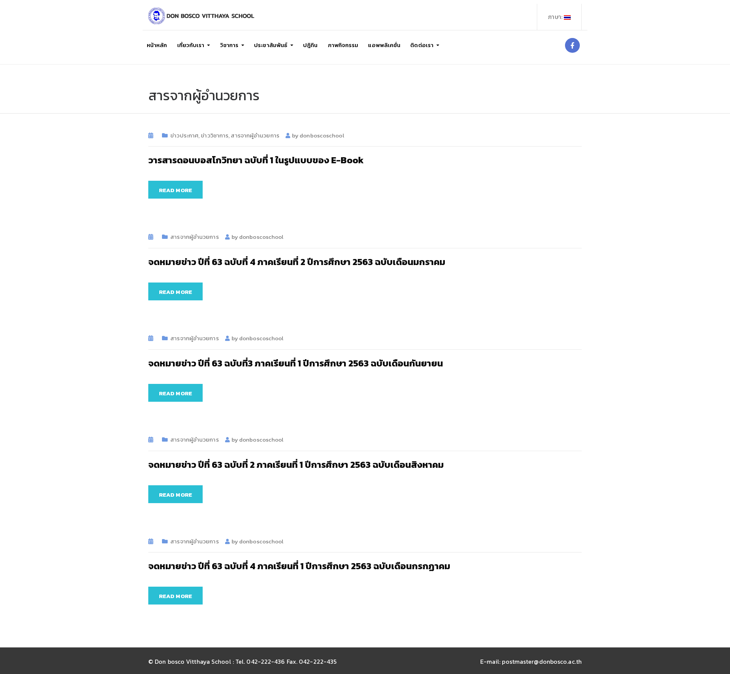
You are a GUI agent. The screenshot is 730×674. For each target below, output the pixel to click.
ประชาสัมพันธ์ (270, 45)
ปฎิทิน (310, 45)
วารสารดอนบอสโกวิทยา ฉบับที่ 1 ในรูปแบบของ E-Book (256, 160)
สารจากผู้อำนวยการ (255, 135)
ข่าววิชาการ (215, 135)
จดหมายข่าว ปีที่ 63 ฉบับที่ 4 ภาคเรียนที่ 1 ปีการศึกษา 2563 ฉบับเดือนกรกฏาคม (299, 566)
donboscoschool (322, 135)
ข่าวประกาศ (184, 135)
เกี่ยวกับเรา (191, 45)
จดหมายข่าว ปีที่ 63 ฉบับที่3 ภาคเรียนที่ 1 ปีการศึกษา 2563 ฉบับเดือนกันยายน (295, 363)
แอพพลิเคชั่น (384, 45)
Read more (175, 190)
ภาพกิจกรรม (343, 45)
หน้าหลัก (157, 45)
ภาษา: (556, 16)
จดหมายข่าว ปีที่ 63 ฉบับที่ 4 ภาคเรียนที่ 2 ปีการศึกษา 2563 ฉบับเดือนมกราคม (296, 261)
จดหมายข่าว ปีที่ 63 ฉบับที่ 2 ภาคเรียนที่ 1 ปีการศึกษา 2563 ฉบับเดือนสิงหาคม (296, 464)
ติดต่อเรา (421, 45)
